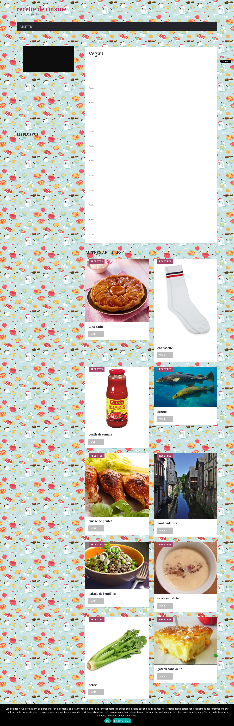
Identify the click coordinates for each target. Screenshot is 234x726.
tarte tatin (96, 326)
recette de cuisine (41, 9)
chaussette (165, 348)
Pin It (223, 56)
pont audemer (167, 523)
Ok (107, 720)
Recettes (26, 26)
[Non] (229, 715)
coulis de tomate (100, 434)
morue (162, 411)
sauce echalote (168, 598)
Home (93, 42)
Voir (93, 334)
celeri (93, 685)
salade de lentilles (102, 593)
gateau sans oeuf (169, 669)
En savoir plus (122, 720)
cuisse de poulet (100, 521)
